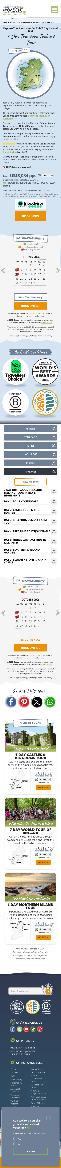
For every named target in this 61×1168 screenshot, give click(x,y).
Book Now (30, 216)
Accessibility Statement (16, 1090)
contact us (39, 313)
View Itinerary (30, 481)
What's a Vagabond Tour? (38, 1092)
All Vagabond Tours (37, 1086)
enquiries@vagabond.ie (23, 1051)
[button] (3, 270)
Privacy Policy (16, 1079)
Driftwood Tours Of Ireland (28, 22)
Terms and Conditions (15, 1096)
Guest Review (10, 152)
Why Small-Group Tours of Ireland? (38, 1098)
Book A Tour (36, 1069)
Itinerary (30, 471)
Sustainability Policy (16, 1084)
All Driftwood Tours (36, 1080)
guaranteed (46, 322)
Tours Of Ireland (38, 1103)
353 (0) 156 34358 (24, 1047)
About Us (15, 1072)
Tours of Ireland (9, 22)
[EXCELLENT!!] (15, 371)
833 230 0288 (22, 1054)
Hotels (30, 446)
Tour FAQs (30, 437)
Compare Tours (38, 1106)
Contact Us (15, 1069)
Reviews (30, 428)
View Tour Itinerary (30, 297)
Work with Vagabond (15, 1102)
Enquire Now (30, 640)
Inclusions (30, 454)
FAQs (13, 1076)
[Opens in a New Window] (50, 702)
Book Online (30, 306)
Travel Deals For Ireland (38, 1074)
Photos (30, 463)
